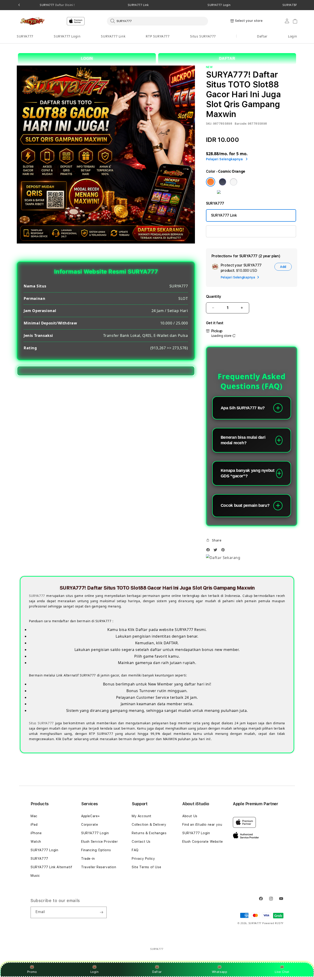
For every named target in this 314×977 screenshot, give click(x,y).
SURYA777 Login (219, 5)
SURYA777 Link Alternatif (51, 867)
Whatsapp (219, 972)
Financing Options (96, 850)
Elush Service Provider (99, 841)
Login (94, 972)
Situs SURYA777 (203, 36)
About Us (189, 816)
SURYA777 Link (138, 5)
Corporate (89, 824)
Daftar (157, 972)
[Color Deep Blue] (222, 182)
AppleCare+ (90, 816)
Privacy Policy (143, 858)
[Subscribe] (101, 912)
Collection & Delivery (149, 824)
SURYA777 (57, 5)
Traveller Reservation (98, 867)
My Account (141, 816)
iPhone (36, 833)
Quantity (213, 296)
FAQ (135, 850)
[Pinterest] (224, 551)
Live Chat (282, 972)
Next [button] (295, 5)
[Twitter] (216, 551)
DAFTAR (227, 58)
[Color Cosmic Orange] (210, 181)
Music (35, 875)
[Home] (33, 21)
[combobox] (157, 21)
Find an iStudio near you (202, 824)
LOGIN (87, 58)
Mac (34, 816)
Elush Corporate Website (202, 841)
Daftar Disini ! (64, 5)
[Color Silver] (233, 182)
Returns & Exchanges (149, 833)
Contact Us (141, 841)
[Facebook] (209, 551)
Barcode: (241, 124)
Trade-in (88, 858)
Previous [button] (19, 5)
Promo (32, 972)
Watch (36, 841)
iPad (34, 824)
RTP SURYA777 (157, 36)
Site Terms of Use (146, 867)
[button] (25, 36)
